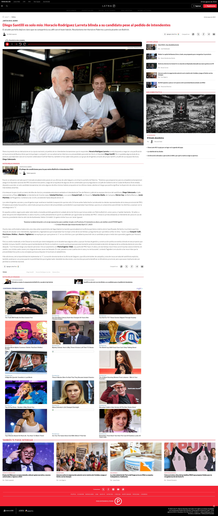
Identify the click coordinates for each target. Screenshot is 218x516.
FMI (29, 1)
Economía (80, 494)
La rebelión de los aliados (155, 151)
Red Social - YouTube (118, 489)
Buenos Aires (56, 272)
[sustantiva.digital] (29, 511)
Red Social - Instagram (113, 489)
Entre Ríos (110, 494)
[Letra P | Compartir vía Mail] (213, 34)
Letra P (7, 17)
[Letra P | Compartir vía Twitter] (198, 34)
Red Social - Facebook (108, 489)
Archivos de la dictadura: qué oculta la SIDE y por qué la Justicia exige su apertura (172, 155)
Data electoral (107, 10)
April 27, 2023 (87, 224)
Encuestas (126, 10)
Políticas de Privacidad (207, 513)
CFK (24, 1)
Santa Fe (102, 494)
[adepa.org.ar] (21, 511)
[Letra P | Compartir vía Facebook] (203, 34)
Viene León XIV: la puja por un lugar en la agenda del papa (165, 147)
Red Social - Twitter (103, 489)
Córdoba (118, 494)
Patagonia (136, 494)
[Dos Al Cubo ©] (8, 511)
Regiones (71, 10)
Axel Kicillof (46, 1)
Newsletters (144, 10)
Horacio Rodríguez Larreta (43, 272)
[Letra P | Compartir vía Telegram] (208, 34)
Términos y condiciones (194, 513)
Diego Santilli (30, 272)
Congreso (144, 494)
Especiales (87, 10)
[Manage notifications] (214, 506)
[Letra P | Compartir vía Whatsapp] (193, 34)
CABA (96, 494)
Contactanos (96, 489)
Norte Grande (126, 494)
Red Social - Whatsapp (123, 489)
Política (13, 17)
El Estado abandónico (155, 138)
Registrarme (211, 6)
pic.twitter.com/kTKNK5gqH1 (111, 222)
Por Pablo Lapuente (12, 34)
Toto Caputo (37, 1)
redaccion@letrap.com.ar (207, 512)
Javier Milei (16, 1)
